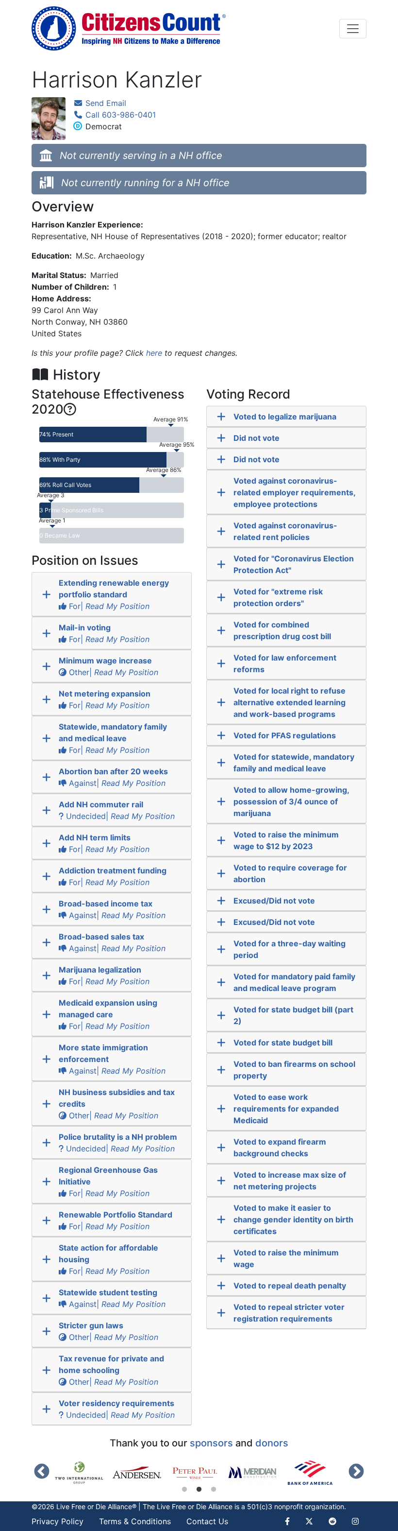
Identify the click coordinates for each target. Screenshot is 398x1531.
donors (271, 1443)
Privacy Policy (57, 1521)
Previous (42, 1472)
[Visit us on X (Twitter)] (309, 1521)
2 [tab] (199, 1490)
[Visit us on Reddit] (332, 1521)
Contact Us (207, 1521)
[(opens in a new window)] (84, 1473)
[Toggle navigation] (352, 28)
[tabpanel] (84, 1473)
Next (356, 1472)
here (154, 353)
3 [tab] (213, 1490)
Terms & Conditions (135, 1521)
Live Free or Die (181, 1506)
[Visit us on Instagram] (355, 1521)
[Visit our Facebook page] (291, 1521)
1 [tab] (184, 1490)
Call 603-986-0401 (119, 115)
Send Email (104, 103)
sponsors (211, 1443)
